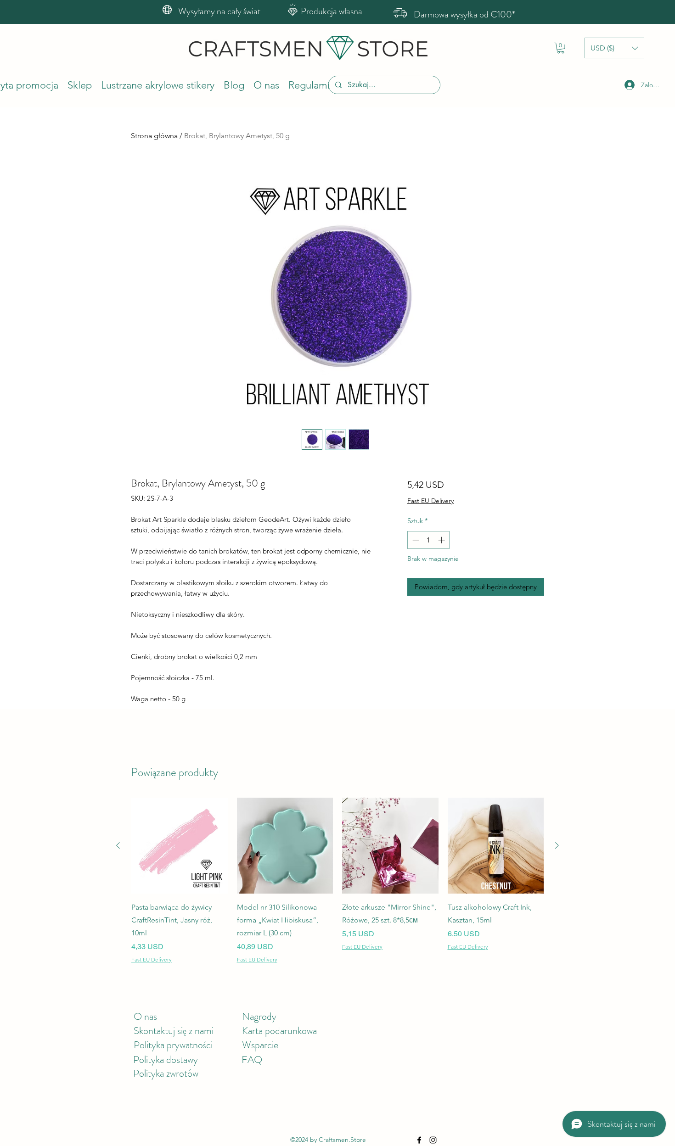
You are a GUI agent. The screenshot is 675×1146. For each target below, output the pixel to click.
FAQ (252, 1059)
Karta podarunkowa (279, 1030)
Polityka (149, 1059)
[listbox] (614, 48)
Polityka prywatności (173, 1045)
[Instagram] (433, 1140)
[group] (337, 881)
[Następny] (556, 845)
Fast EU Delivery (430, 501)
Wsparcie (260, 1045)
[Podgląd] (179, 846)
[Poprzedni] (118, 845)
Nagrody (259, 1016)
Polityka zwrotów (165, 1073)
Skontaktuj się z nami (174, 1030)
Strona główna (154, 135)
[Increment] (442, 539)
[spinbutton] (428, 539)
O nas (145, 1016)
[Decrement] (415, 539)
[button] (560, 48)
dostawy (182, 1059)
